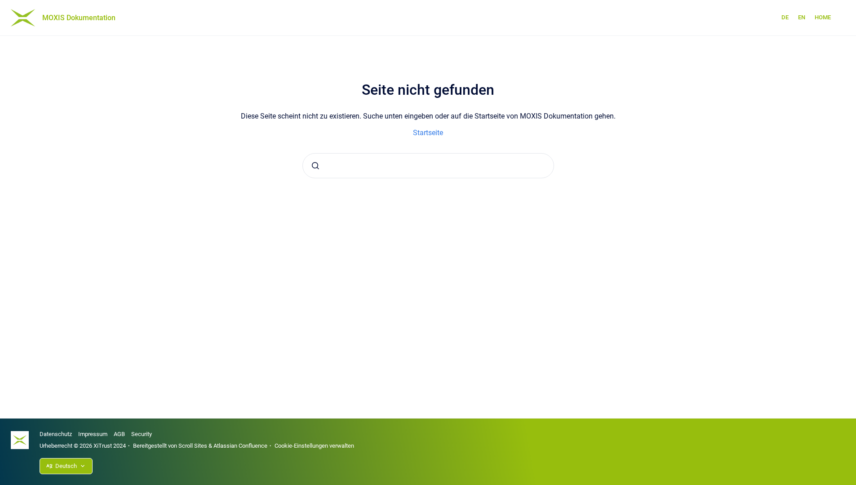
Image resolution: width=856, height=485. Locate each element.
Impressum (92, 434)
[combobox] (428, 166)
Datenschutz (56, 434)
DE (785, 17)
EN (801, 17)
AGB (119, 434)
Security (141, 434)
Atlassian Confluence (240, 445)
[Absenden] (315, 166)
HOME (823, 17)
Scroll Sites (192, 445)
